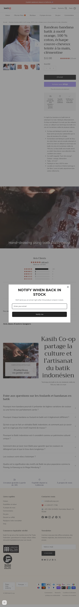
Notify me (39, 314)
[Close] (67, 287)
